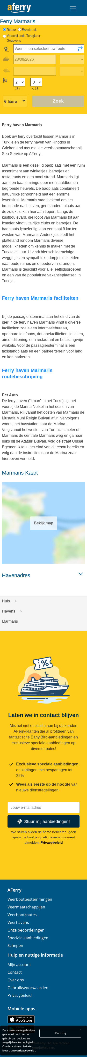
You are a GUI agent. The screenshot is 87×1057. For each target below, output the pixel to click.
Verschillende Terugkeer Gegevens (23, 38)
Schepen (15, 945)
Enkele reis (29, 30)
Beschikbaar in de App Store (21, 1019)
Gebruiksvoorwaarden (27, 987)
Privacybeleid (52, 842)
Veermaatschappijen (26, 907)
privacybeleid (25, 1050)
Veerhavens (18, 922)
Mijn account (19, 964)
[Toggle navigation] (73, 8)
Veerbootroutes (22, 914)
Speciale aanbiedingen (27, 937)
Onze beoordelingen (25, 930)
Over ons (15, 980)
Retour (11, 30)
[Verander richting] (80, 50)
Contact (14, 972)
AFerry (14, 890)
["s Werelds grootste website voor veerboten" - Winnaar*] (19, 8)
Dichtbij (60, 1033)
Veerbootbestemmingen (29, 899)
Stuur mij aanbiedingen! (47, 821)
